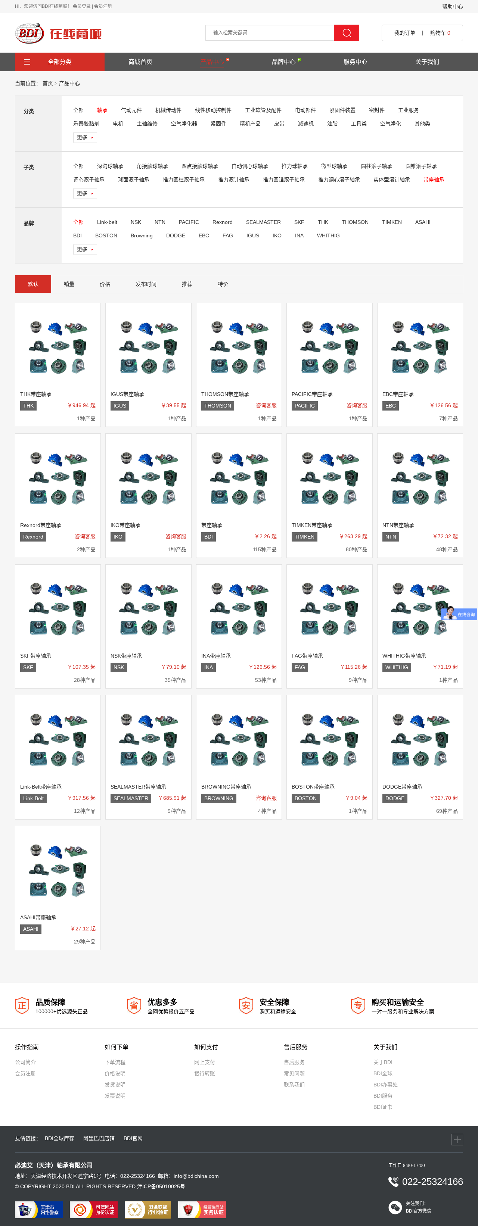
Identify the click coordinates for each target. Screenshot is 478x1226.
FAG (228, 235)
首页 (48, 83)
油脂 (332, 124)
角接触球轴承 (152, 166)
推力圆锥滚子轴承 (284, 180)
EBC (204, 235)
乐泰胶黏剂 (86, 124)
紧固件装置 (342, 110)
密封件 (377, 110)
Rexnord (222, 222)
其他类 (422, 124)
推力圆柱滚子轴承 (184, 180)
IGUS (252, 235)
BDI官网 (133, 1138)
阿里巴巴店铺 (99, 1138)
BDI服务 (382, 1096)
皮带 (279, 124)
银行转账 (204, 1073)
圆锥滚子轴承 (421, 166)
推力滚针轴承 (233, 180)
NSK (136, 222)
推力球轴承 (295, 166)
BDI (77, 235)
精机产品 (250, 124)
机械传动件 (168, 110)
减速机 (306, 124)
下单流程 (115, 1062)
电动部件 (305, 110)
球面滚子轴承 (133, 180)
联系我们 (294, 1085)
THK (323, 222)
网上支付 (204, 1062)
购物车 (440, 33)
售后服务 (294, 1062)
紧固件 (218, 124)
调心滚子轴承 (89, 180)
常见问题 (294, 1073)
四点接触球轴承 (199, 166)
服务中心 (355, 62)
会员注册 (103, 6)
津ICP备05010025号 (161, 1186)
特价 (223, 284)
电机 (118, 124)
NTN (160, 222)
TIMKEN (392, 222)
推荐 (187, 284)
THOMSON (355, 222)
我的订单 (404, 33)
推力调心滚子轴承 (339, 180)
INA (299, 235)
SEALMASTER (263, 222)
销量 (69, 284)
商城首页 (140, 62)
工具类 (359, 124)
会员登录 (82, 6)
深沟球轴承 (110, 166)
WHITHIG (328, 235)
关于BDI (382, 1062)
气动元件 (131, 110)
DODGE (175, 235)
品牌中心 (284, 62)
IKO (277, 235)
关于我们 (427, 62)
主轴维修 (147, 124)
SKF (299, 222)
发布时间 (146, 284)
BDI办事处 (385, 1085)
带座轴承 (433, 180)
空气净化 (390, 124)
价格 (105, 284)
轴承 (102, 110)
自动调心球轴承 (250, 166)
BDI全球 (382, 1073)
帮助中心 (452, 6)
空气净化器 (184, 124)
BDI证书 (382, 1107)
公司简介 (25, 1062)
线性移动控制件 (213, 110)
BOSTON (106, 235)
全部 (78, 110)
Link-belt (107, 222)
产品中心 (212, 62)
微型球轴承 (334, 166)
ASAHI (423, 222)
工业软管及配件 (263, 110)
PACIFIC (189, 222)
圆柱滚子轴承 (376, 166)
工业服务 (408, 110)
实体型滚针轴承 (391, 180)
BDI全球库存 (59, 1138)
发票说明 (115, 1096)
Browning (142, 235)
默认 (33, 284)
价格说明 (115, 1073)
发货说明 (115, 1085)
